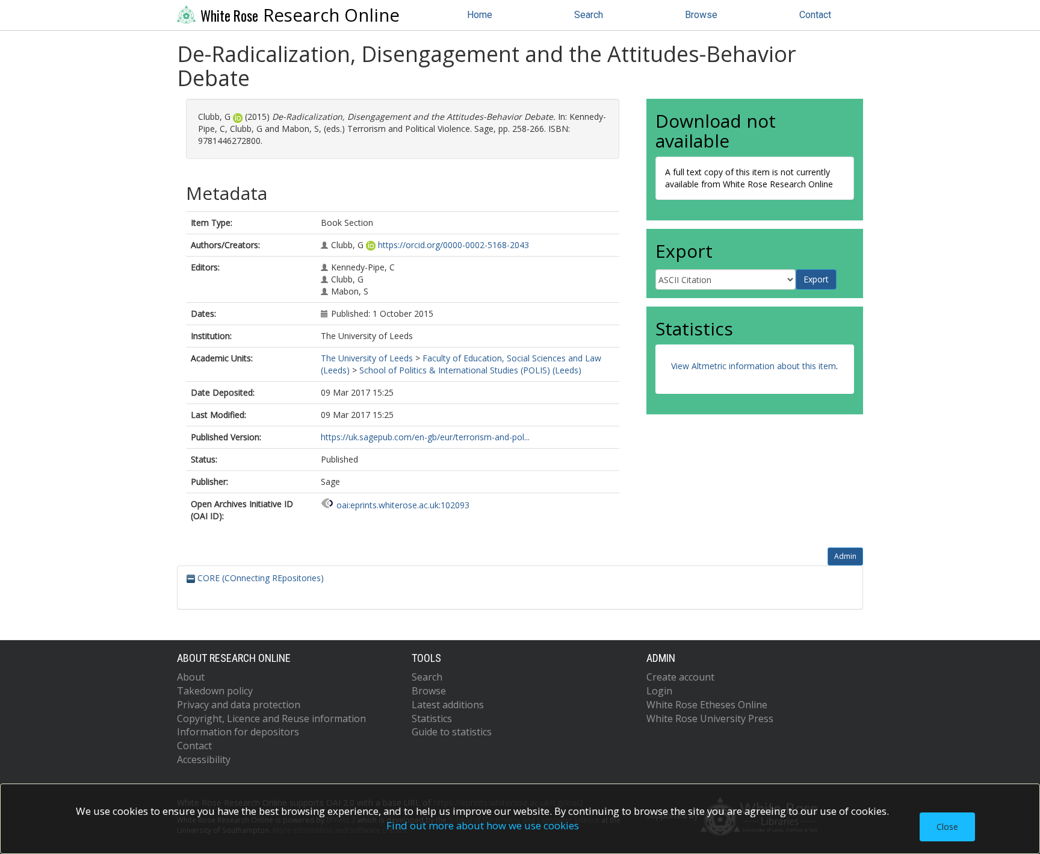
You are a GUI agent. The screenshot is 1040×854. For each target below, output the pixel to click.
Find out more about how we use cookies (482, 825)
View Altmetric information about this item (753, 366)
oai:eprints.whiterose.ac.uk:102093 (402, 505)
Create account (680, 677)
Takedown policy (215, 690)
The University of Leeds (367, 358)
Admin (845, 556)
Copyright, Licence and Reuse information (271, 718)
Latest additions (448, 704)
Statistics (432, 718)
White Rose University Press (709, 718)
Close (947, 826)
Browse (701, 14)
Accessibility (204, 759)
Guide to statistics (452, 731)
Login (659, 690)
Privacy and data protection (238, 704)
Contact (815, 14)
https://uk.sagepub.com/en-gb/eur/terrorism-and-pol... (425, 437)
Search (588, 14)
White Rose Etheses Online (706, 704)
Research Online (300, 15)
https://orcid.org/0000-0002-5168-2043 (453, 245)
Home (479, 14)
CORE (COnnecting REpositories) (259, 578)
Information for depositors (238, 731)
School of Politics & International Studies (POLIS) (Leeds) (470, 370)
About (191, 677)
